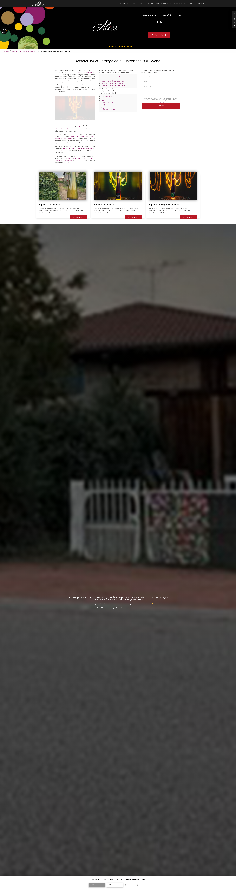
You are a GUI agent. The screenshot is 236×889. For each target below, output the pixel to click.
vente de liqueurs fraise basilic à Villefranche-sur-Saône (75, 159)
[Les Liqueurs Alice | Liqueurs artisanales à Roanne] (38, 3)
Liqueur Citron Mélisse (49, 204)
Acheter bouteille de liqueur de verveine (113, 83)
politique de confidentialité (167, 102)
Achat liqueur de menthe (108, 78)
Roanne (103, 104)
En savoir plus (78, 217)
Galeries (192, 4)
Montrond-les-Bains (107, 102)
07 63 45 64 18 (112, 47)
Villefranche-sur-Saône (27, 51)
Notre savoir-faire (147, 4)
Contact (200, 4)
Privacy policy (143, 885)
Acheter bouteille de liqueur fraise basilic (113, 85)
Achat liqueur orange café (109, 80)
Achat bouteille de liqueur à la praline (112, 76)
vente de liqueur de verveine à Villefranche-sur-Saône (75, 149)
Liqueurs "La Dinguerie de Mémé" (165, 204)
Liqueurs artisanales (163, 4)
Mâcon (103, 100)
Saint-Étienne (105, 106)
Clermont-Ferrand (106, 96)
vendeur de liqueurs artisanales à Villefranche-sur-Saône (75, 138)
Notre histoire (132, 4)
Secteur (14, 51)
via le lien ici (154, 604)
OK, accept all (97, 885)
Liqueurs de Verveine (104, 204)
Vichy (102, 108)
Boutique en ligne (180, 4)
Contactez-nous (125, 47)
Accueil (122, 4)
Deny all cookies (115, 885)
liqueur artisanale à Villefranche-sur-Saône (75, 73)
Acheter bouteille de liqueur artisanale (112, 81)
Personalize (131, 885)
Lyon (102, 98)
